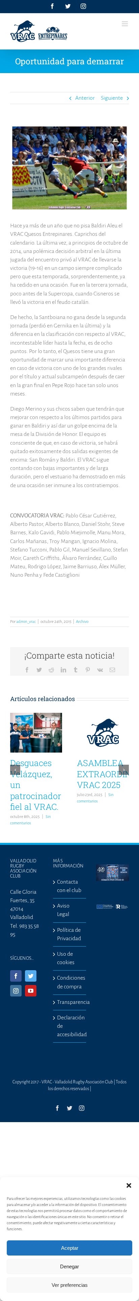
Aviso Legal (63, 910)
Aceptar (69, 1248)
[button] (129, 1185)
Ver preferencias (70, 1285)
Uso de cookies (66, 958)
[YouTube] (30, 990)
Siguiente (112, 98)
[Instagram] (16, 990)
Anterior (85, 98)
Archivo (82, 622)
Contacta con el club (69, 886)
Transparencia (69, 1002)
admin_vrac (26, 622)
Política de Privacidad (69, 934)
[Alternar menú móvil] (125, 23)
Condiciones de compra (69, 982)
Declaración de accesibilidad (69, 1026)
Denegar (69, 1266)
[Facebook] (16, 976)
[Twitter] (30, 976)
